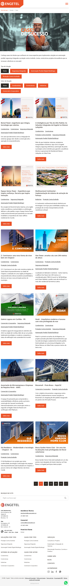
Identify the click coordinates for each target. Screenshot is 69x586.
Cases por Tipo (30, 537)
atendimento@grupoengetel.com (28, 513)
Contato (51, 563)
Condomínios (16, 85)
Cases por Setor (30, 552)
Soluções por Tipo (8, 537)
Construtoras (30, 85)
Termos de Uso (50, 578)
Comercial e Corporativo (11, 91)
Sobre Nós (52, 556)
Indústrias (43, 85)
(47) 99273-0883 (24, 525)
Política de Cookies (41, 578)
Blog (50, 560)
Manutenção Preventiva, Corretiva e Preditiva (57, 550)
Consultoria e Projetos (54, 540)
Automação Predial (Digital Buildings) (43, 71)
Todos (5, 71)
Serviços (51, 537)
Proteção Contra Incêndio (11, 76)
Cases (16, 10)
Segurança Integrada (19, 71)
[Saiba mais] (17, 123)
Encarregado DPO (58, 578)
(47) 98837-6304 (24, 516)
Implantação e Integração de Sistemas (55, 545)
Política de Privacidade (30, 578)
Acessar (22, 532)
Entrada (11, 10)
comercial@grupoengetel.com (28, 522)
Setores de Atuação (9, 552)
